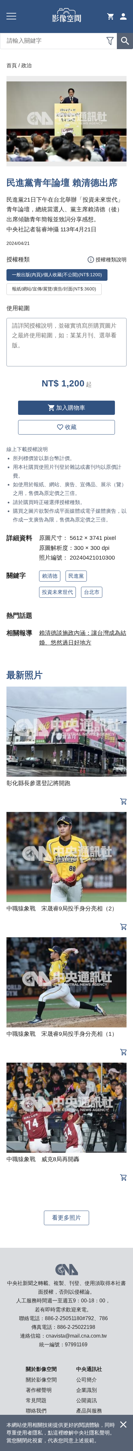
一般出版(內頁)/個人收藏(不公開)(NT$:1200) (57, 274)
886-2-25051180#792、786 (76, 1318)
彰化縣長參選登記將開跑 (38, 783)
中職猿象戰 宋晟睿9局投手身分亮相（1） (62, 1034)
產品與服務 (89, 1411)
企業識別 (86, 1390)
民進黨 (76, 576)
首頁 (11, 65)
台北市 (91, 592)
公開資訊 (86, 1400)
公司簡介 (86, 1380)
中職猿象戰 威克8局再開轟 (42, 1159)
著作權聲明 (39, 1390)
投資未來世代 (57, 592)
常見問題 (36, 1400)
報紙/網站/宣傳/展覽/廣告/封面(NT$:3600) (54, 288)
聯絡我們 (36, 1411)
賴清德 (49, 576)
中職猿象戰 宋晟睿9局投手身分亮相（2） (62, 908)
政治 (26, 65)
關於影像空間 (41, 1380)
